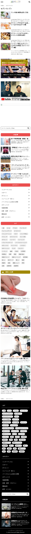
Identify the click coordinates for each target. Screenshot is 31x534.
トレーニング (21, 239)
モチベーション (5, 248)
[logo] (15, 2)
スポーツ (4, 192)
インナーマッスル (7, 189)
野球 (23, 263)
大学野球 (23, 251)
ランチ (13, 248)
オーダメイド (17, 231)
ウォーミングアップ (6, 231)
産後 (15, 254)
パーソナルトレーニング (21, 242)
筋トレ (3, 260)
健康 (11, 251)
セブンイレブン (13, 236)
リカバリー (20, 248)
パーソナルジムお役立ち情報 (10, 202)
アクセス (15, 228)
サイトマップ (19, 530)
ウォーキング (23, 228)
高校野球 (16, 265)
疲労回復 (25, 257)
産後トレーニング (16, 257)
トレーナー (12, 239)
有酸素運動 (5, 208)
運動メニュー (16, 263)
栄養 (10, 254)
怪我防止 (4, 254)
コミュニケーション (6, 233)
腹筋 (23, 260)
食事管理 (9, 265)
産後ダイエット (5, 257)
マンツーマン (14, 245)
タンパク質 (22, 236)
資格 (9, 263)
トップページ (12, 530)
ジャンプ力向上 (23, 233)
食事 (3, 265)
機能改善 (4, 214)
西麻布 (3, 263)
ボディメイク (5, 205)
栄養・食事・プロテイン (9, 211)
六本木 (16, 251)
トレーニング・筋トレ (8, 198)
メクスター (22, 245)
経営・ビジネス (6, 217)
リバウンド (4, 251)
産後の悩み (21, 254)
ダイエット (5, 195)
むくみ (8, 228)
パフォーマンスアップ (7, 242)
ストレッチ (4, 236)
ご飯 (3, 228)
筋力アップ (10, 260)
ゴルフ (15, 233)
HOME (2, 5)
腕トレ (17, 260)
